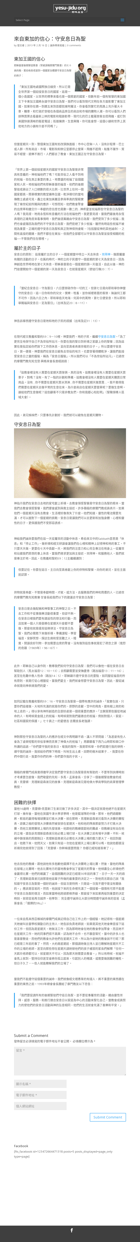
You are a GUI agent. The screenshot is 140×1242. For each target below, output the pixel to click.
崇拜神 (106, 254)
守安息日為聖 (106, 337)
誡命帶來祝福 (57, 45)
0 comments (74, 45)
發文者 (20, 45)
